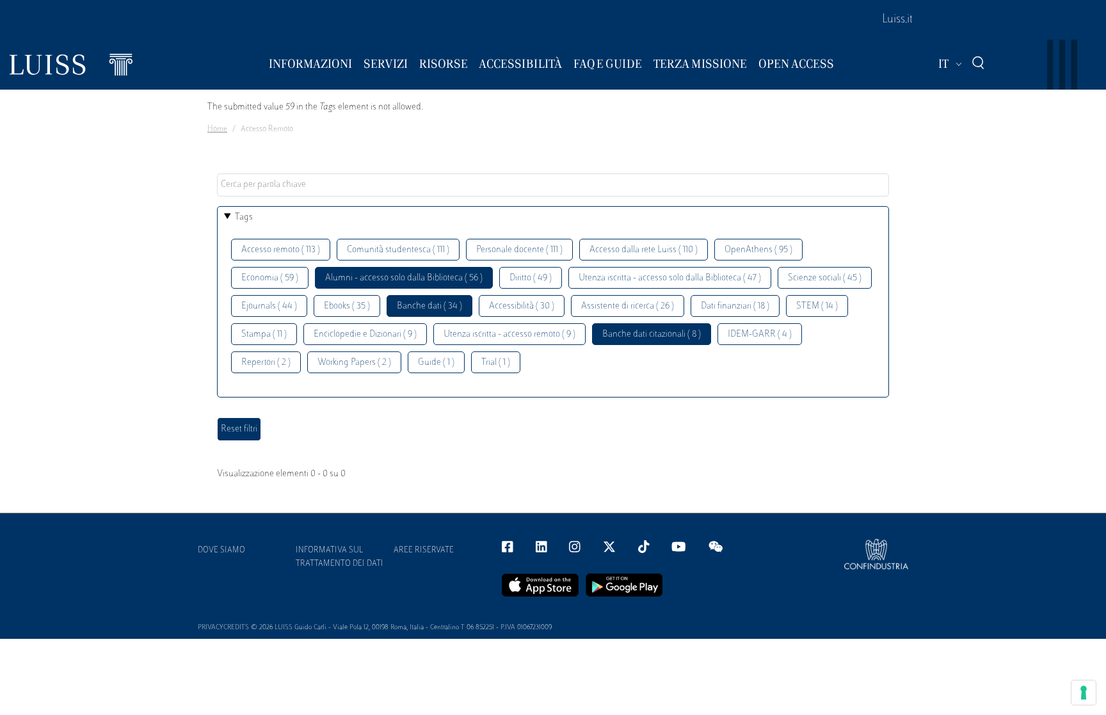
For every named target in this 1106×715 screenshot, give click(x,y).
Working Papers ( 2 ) (354, 362)
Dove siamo (221, 550)
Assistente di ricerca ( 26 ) (627, 306)
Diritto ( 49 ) (530, 278)
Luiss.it (897, 20)
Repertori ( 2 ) (266, 362)
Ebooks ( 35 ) (347, 306)
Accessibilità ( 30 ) (521, 306)
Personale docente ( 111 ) (519, 250)
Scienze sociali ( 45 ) (825, 278)
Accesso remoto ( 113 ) (280, 250)
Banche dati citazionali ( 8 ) (651, 334)
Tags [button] (244, 217)
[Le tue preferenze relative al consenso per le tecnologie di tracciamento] (1083, 692)
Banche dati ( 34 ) (429, 306)
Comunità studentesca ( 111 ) (398, 250)
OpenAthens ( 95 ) (758, 250)
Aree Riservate (424, 550)
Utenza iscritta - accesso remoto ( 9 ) (509, 334)
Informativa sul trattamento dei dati (339, 557)
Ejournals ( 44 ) (269, 306)
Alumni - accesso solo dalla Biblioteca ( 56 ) (404, 278)
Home (217, 129)
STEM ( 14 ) (817, 306)
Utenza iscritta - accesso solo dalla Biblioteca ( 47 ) (670, 278)
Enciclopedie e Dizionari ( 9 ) (365, 334)
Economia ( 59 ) (269, 278)
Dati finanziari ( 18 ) (735, 306)
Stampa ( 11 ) (264, 334)
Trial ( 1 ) (495, 362)
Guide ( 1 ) (436, 362)
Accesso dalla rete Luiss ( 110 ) (643, 250)
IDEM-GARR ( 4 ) (760, 334)
